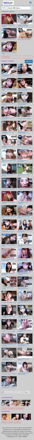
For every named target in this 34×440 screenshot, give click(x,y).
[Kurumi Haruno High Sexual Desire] (25, 367)
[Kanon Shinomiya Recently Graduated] (25, 225)
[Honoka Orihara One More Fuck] (9, 154)
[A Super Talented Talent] (9, 324)
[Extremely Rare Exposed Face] (25, 296)
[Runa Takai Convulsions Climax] (9, 19)
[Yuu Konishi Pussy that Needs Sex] (9, 126)
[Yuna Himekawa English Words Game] (9, 253)
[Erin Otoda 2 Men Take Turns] (9, 282)
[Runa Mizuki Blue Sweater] (9, 183)
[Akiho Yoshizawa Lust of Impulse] (9, 169)
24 (22, 392)
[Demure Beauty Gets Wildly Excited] (25, 126)
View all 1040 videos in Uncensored (12, 408)
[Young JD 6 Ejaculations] (25, 112)
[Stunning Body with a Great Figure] (25, 310)
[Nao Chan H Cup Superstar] (25, 154)
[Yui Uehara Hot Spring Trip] (25, 169)
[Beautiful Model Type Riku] (9, 367)
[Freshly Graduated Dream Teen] (9, 46)
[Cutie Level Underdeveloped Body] (9, 225)
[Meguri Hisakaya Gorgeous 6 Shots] (25, 282)
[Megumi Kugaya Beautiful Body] (9, 239)
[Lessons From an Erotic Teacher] (9, 97)
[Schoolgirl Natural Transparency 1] (9, 353)
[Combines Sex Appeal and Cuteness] (9, 310)
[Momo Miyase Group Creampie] (25, 196)
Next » (27, 392)
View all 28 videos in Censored (11, 422)
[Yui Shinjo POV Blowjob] (25, 183)
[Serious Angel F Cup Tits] (9, 381)
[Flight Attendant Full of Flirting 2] (25, 324)
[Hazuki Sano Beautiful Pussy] (25, 210)
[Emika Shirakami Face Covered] (25, 267)
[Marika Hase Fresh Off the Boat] (9, 267)
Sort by (28, 61)
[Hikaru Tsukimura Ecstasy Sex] (9, 210)
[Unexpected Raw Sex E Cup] (9, 296)
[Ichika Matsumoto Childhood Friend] (25, 253)
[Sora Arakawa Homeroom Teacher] (25, 239)
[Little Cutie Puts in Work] (9, 33)
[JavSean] (8, 3)
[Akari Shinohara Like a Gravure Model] (25, 97)
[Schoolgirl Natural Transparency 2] (25, 338)
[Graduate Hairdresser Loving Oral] (9, 69)
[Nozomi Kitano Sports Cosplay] (9, 140)
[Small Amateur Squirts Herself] (25, 353)
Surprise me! (6, 57)
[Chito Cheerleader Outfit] (25, 69)
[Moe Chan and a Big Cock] (25, 140)
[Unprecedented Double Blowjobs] (9, 112)
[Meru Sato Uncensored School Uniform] (25, 83)
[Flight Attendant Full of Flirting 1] (9, 338)
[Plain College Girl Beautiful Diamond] (25, 19)
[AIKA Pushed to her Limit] (25, 33)
